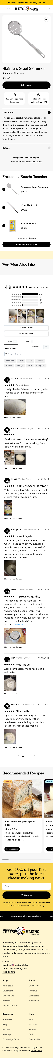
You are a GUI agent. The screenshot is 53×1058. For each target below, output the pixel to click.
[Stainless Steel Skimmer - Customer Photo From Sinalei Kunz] (31, 319)
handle (9, 365)
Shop (5, 980)
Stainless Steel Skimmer (34, 187)
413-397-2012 (8, 971)
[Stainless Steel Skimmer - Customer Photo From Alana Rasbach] (22, 312)
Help (31, 1014)
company (40, 365)
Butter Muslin (28, 223)
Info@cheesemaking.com (14, 968)
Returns (32, 1029)
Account (33, 1024)
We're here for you (34, 161)
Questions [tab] (26, 341)
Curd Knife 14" (29, 205)
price (30, 365)
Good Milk (7, 1019)
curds (21, 360)
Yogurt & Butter (10, 1005)
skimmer (10, 360)
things (20, 365)
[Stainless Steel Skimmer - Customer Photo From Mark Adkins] (13, 319)
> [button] (34, 755)
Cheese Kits (8, 995)
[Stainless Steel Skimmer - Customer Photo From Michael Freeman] (40, 319)
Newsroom (34, 1000)
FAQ (31, 1034)
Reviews (33, 990)
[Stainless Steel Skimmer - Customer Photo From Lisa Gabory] (31, 312)
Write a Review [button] (27, 328)
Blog (4, 1024)
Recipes (6, 1029)
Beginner (6, 1000)
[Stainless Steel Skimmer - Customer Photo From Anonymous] (40, 312)
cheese (40, 360)
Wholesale (34, 995)
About (32, 980)
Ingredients (7, 985)
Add (26, 244)
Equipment (7, 990)
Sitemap (6, 1034)
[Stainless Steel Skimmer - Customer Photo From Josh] (22, 319)
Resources (7, 1014)
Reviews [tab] (9, 341)
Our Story (33, 985)
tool (30, 360)
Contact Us (34, 1039)
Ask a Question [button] (27, 333)
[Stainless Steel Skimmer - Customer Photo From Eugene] (13, 312)
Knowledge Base (10, 1039)
